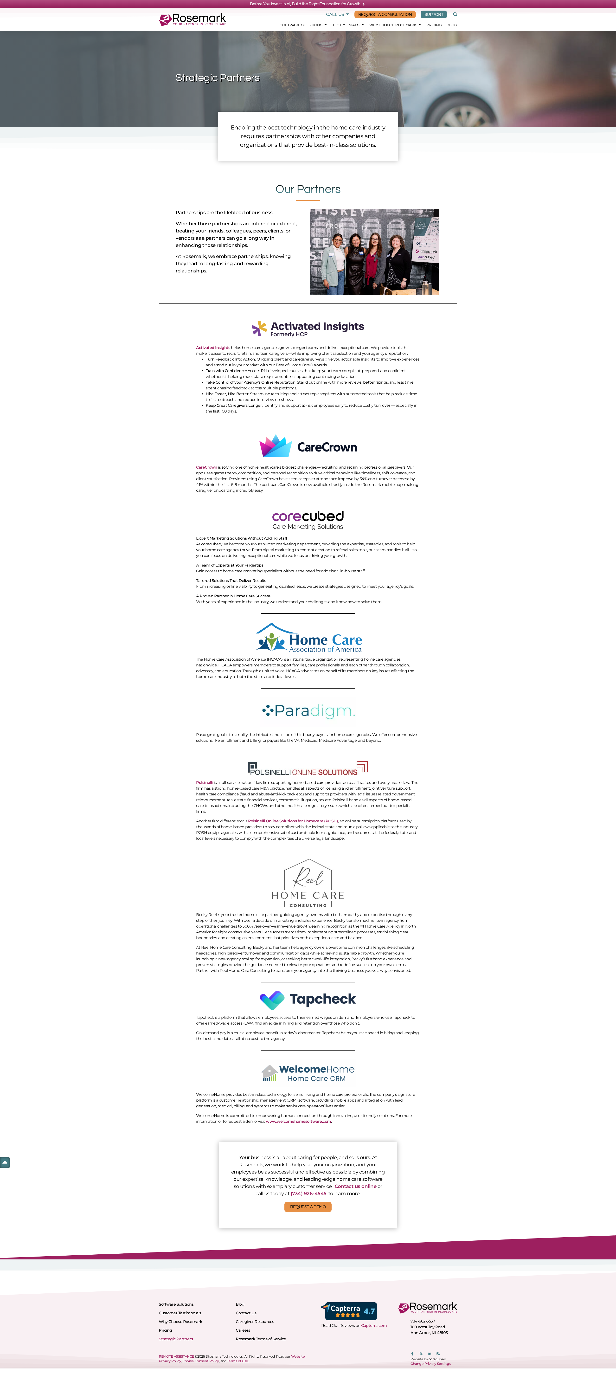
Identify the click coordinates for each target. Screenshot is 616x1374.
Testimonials (345, 25)
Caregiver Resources (255, 1321)
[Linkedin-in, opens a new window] (429, 1353)
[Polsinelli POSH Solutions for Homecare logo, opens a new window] (308, 768)
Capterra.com (374, 1325)
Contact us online (356, 1186)
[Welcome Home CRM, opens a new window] (308, 1073)
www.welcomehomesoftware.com (298, 1121)
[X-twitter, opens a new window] (421, 1353)
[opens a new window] (308, 712)
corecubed (437, 1359)
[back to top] (4, 1162)
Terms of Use (237, 1361)
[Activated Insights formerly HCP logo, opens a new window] (308, 328)
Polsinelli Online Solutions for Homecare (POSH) (293, 821)
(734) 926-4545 (309, 1193)
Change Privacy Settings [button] (431, 1363)
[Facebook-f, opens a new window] (412, 1353)
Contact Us (246, 1313)
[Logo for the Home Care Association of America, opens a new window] (308, 637)
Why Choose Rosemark (393, 25)
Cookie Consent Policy (200, 1361)
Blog (452, 25)
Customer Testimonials (180, 1313)
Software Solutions (301, 25)
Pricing (434, 25)
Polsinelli (204, 782)
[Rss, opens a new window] (438, 1353)
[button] (454, 14)
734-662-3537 (423, 1321)
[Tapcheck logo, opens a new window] (308, 1000)
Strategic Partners (176, 1339)
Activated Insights (213, 347)
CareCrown (206, 467)
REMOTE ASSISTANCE (176, 1356)
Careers (243, 1330)
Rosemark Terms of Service (261, 1339)
